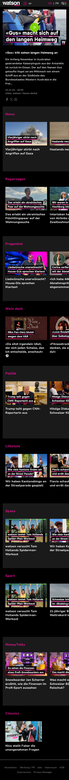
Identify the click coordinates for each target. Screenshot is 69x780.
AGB (61, 767)
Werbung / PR (27, 767)
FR (57, 3)
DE (50, 3)
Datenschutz (24, 772)
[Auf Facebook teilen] (7, 99)
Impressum (51, 767)
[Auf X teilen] (11, 99)
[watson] (11, 3)
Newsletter (11, 767)
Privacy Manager (43, 772)
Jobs (39, 767)
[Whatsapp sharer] (15, 99)
